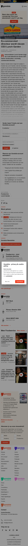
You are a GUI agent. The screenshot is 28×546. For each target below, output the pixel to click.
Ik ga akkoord (20, 281)
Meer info (7, 281)
